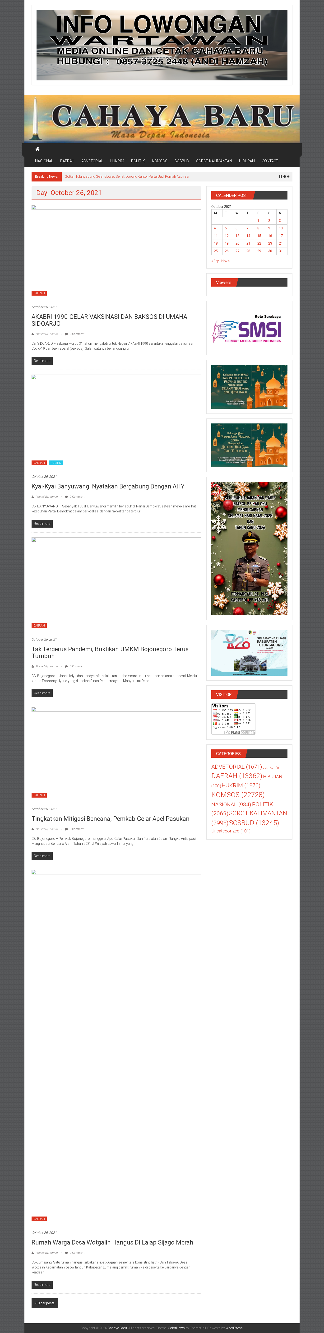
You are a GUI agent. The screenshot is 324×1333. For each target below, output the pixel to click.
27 (237, 251)
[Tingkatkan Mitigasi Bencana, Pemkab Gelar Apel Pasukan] (116, 754)
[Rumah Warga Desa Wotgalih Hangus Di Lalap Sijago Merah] (116, 1047)
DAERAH (67, 161)
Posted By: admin (46, 334)
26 (227, 251)
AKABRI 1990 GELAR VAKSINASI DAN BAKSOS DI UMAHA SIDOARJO (109, 320)
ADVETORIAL (92, 161)
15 (259, 236)
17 (281, 236)
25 (216, 251)
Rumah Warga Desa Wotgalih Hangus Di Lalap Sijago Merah (112, 1242)
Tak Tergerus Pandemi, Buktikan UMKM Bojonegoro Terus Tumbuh (110, 653)
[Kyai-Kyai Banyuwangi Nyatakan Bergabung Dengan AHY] (116, 422)
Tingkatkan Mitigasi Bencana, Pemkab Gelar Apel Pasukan (111, 818)
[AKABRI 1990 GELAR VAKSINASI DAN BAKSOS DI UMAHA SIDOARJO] (116, 252)
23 (270, 243)
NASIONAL (44, 161)
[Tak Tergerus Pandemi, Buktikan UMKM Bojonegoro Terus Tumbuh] (116, 584)
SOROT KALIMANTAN (214, 161)
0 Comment (76, 334)
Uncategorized (230, 831)
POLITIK (138, 161)
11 (216, 236)
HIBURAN (247, 161)
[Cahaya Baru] (37, 149)
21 (248, 243)
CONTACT (270, 161)
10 (281, 228)
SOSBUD (182, 161)
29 (259, 251)
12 (227, 236)
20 (237, 243)
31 (281, 251)
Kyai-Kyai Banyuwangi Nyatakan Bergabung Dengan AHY (108, 486)
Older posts (46, 1303)
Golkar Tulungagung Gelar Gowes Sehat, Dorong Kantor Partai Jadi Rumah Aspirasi (127, 176)
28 (248, 251)
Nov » (225, 261)
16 (270, 236)
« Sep (215, 261)
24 (281, 243)
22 (259, 243)
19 (227, 243)
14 (248, 236)
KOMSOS (159, 161)
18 (216, 243)
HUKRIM (117, 161)
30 (270, 251)
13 (237, 236)
